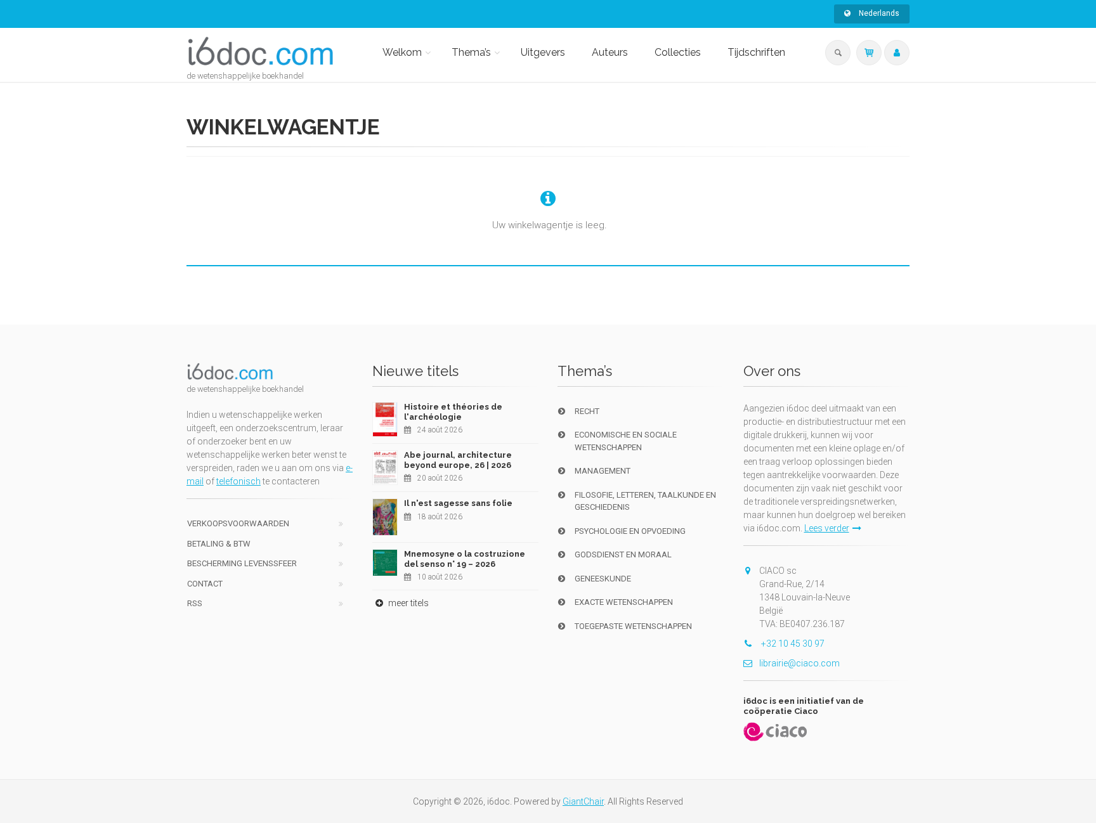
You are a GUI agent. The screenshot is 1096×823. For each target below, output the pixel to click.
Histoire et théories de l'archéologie (453, 412)
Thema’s (471, 52)
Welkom (402, 52)
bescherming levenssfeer (242, 563)
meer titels (407, 603)
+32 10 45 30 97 (792, 643)
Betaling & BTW (219, 543)
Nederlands (878, 13)
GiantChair (583, 801)
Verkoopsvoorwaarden (238, 523)
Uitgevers (543, 52)
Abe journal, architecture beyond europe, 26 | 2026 (458, 460)
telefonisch (238, 481)
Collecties (678, 52)
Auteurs (610, 52)
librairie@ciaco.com (799, 663)
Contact (205, 583)
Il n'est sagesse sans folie (458, 503)
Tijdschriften (756, 52)
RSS (194, 603)
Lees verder (826, 528)
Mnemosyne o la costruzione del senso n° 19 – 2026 (464, 559)
